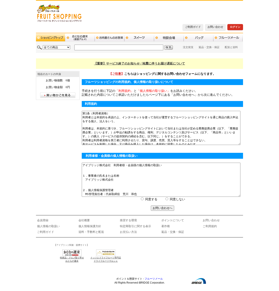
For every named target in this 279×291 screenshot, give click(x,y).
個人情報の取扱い (48, 226)
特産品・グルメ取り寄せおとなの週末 (72, 259)
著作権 (165, 226)
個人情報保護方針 (89, 226)
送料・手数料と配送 (91, 231)
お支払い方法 (128, 231)
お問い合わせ (215, 26)
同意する (151, 199)
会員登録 (42, 220)
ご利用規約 (210, 226)
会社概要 (84, 220)
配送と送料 (231, 47)
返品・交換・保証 (209, 47)
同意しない (177, 199)
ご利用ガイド (193, 26)
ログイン (235, 26)
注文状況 (188, 47)
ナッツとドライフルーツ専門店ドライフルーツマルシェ (105, 259)
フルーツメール (154, 278)
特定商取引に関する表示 (135, 226)
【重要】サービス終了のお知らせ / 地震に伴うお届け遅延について (139, 63)
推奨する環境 (128, 220)
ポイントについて (172, 220)
